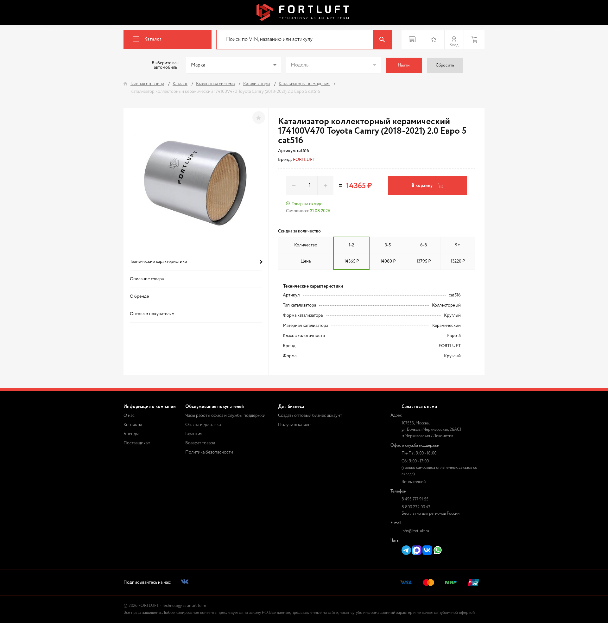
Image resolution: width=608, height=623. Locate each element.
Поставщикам (137, 443)
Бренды (131, 434)
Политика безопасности (209, 452)
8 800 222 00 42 (416, 507)
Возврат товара (200, 443)
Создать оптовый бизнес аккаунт (310, 415)
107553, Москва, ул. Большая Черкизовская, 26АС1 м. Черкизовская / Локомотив (431, 429)
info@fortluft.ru (415, 531)
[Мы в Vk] (184, 583)
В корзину (422, 185)
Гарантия (193, 434)
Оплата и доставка (203, 425)
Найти (404, 65)
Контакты (133, 425)
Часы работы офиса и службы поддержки (225, 415)
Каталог (153, 39)
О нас (129, 415)
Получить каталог (295, 425)
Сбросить (445, 65)
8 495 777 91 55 (415, 499)
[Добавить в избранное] (258, 117)
